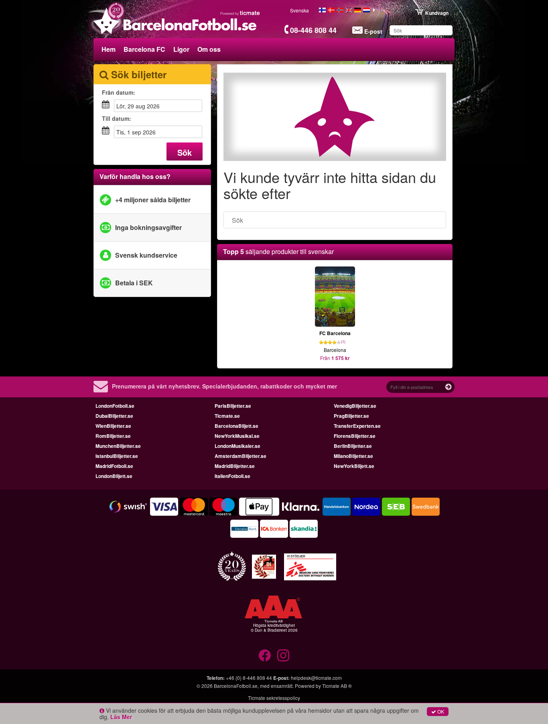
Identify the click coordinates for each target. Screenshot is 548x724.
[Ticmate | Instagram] (283, 655)
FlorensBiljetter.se (354, 435)
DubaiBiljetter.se (114, 415)
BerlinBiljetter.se (353, 445)
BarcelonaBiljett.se (236, 425)
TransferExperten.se (357, 425)
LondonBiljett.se (113, 476)
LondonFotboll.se (114, 405)
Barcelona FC (144, 49)
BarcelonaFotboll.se (236, 685)
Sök (184, 152)
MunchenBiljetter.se (118, 445)
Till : (116, 118)
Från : (118, 92)
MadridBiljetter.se (235, 466)
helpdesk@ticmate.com (316, 677)
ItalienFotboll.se (232, 476)
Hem (108, 49)
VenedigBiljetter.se (355, 405)
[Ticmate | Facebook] (265, 655)
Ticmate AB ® (337, 685)
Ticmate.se (227, 415)
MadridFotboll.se (114, 466)
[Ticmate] (240, 12)
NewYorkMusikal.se (237, 435)
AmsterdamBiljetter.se (240, 456)
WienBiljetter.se (113, 425)
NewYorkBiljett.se (354, 466)
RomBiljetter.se (113, 435)
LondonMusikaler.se (237, 445)
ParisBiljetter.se (233, 405)
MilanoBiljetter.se (353, 456)
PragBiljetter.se (351, 415)
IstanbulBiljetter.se (116, 456)
